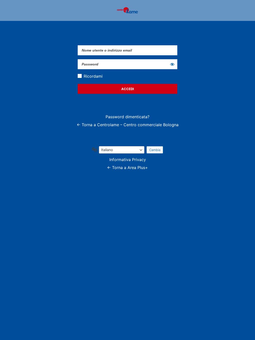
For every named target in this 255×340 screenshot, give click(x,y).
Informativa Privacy (127, 159)
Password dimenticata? (127, 116)
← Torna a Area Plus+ (127, 167)
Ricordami (93, 76)
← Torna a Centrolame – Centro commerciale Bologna (128, 124)
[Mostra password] (172, 64)
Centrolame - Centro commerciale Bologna (127, 10)
